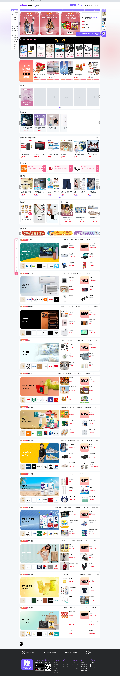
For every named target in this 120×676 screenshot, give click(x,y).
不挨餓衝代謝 (79, 407)
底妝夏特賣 (65, 474)
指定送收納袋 (80, 340)
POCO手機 (70, 306)
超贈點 (97, 10)
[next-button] (99, 233)
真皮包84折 (88, 541)
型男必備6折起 (65, 574)
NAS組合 (66, 240)
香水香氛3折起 (83, 474)
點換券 (23, 10)
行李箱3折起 (97, 541)
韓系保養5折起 (73, 474)
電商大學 (83, 662)
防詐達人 (89, 240)
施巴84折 (97, 474)
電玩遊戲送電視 (96, 273)
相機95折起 (97, 306)
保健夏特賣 (63, 407)
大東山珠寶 (82, 574)
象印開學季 (75, 273)
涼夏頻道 (55, 10)
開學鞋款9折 (63, 440)
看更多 (103, 29)
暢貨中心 (36, 10)
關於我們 (56, 662)
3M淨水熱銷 (97, 340)
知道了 (97, 34)
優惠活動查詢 (67, 666)
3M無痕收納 (88, 340)
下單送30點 (72, 607)
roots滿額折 (72, 541)
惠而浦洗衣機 (67, 273)
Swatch (89, 574)
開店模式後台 (84, 666)
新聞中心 (94, 662)
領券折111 (64, 541)
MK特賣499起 (74, 574)
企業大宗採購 (75, 664)
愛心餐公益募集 (68, 373)
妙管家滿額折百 (76, 507)
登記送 (29, 10)
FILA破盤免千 (89, 440)
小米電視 (82, 273)
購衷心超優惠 (67, 664)
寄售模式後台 (84, 664)
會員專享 (74, 10)
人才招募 (74, 666)
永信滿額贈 (71, 407)
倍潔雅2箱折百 (67, 507)
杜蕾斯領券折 (97, 407)
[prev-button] (21, 233)
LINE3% (65, 607)
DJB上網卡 (78, 306)
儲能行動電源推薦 (88, 306)
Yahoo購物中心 (26, 5)
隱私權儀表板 (57, 672)
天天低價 (49, 10)
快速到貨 (42, 10)
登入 (81, 5)
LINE (93, 669)
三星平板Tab (63, 306)
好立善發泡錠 (88, 407)
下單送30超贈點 (96, 607)
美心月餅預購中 (87, 373)
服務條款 (56, 668)
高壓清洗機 (64, 340)
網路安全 (56, 664)
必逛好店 (61, 10)
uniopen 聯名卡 (89, 10)
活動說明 (98, 137)
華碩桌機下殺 (74, 240)
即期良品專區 (59, 373)
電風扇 (88, 273)
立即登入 (94, 17)
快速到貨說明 (84, 668)
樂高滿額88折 (58, 507)
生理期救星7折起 (96, 507)
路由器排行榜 (97, 240)
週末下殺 (67, 10)
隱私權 (56, 666)
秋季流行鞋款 (80, 541)
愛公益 (79, 10)
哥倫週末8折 (80, 440)
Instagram (94, 667)
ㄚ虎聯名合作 (75, 668)
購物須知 (56, 670)
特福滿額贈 (72, 340)
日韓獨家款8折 (71, 440)
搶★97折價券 (86, 507)
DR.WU (91, 474)
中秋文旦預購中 (77, 373)
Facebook (94, 664)
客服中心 (74, 662)
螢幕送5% (82, 240)
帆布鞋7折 (97, 440)
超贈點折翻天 (67, 662)
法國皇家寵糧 (97, 373)
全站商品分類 (84, 670)
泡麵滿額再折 (87, 607)
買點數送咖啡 (97, 574)
